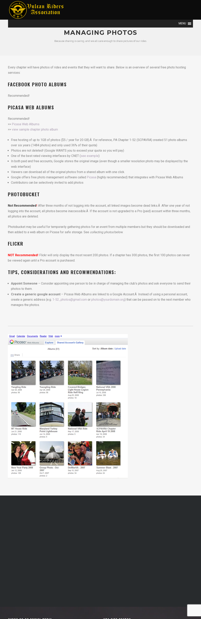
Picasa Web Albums (25, 124)
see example (90, 156)
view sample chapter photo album (35, 129)
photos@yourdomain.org (108, 299)
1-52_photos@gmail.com (69, 299)
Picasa (91, 177)
